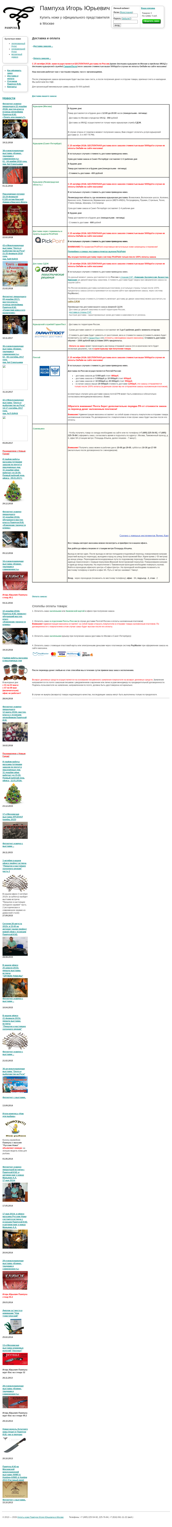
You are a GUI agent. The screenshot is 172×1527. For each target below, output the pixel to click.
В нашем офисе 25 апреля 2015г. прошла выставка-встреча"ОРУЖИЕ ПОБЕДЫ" (13, 970)
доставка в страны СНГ (80, 312)
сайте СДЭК (74, 301)
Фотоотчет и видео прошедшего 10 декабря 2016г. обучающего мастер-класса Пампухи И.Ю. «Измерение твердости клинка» (14, 520)
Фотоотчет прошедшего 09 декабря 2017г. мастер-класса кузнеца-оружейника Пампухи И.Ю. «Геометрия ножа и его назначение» (14, 304)
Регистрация (126, 12)
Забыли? (126, 18)
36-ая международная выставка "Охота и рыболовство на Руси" (14, 1071)
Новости (9, 98)
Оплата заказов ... (42, 58)
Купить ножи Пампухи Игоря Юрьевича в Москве (40, 1517)
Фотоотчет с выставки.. (14, 1097)
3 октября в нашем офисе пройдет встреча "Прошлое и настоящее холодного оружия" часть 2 (14, 866)
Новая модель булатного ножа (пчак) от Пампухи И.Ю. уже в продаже (15, 1432)
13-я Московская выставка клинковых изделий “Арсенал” (13, 1348)
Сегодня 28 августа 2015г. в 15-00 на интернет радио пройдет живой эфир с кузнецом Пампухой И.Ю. (15, 929)
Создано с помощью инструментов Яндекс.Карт (144, 535)
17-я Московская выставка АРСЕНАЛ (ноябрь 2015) (13, 817)
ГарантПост (70, 66)
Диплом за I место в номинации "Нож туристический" (12, 1313)
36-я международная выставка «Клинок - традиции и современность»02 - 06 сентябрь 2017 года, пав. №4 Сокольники (13, 354)
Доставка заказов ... (43, 46)
